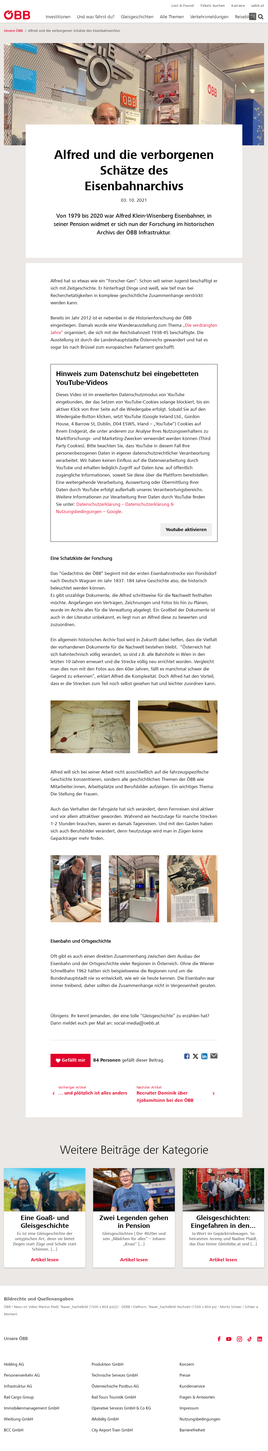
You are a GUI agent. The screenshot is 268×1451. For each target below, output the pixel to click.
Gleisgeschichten (137, 16)
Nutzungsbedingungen (200, 1419)
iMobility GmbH (105, 1419)
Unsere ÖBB (14, 30)
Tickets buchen (212, 5)
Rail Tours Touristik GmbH (114, 1397)
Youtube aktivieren (186, 529)
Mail (213, 1055)
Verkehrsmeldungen (209, 16)
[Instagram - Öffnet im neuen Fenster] (239, 1338)
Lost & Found (182, 5)
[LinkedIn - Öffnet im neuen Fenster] (259, 1338)
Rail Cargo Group (19, 1397)
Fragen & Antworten (197, 1397)
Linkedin (204, 1056)
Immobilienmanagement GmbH (31, 1408)
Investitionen (58, 16)
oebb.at (257, 5)
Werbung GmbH (18, 1419)
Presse (185, 1375)
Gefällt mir (72, 1060)
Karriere (237, 5)
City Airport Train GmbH (112, 1430)
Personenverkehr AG (22, 1375)
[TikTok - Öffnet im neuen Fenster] (249, 1338)
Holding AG (14, 1364)
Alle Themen (172, 16)
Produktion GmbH (107, 1364)
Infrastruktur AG (18, 1386)
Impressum (189, 1408)
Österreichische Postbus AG (115, 1386)
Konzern (187, 1364)
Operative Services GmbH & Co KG (121, 1408)
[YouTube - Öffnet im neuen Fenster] (228, 1338)
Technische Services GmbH (115, 1375)
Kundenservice (192, 1386)
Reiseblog (244, 16)
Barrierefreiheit (192, 1430)
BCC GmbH (13, 1430)
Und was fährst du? (95, 16)
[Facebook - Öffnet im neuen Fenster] (219, 1338)
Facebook (187, 1056)
